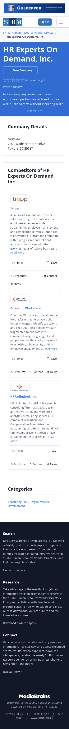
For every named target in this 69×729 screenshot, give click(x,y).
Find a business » (14, 570)
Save (54, 262)
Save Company (22, 70)
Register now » (12, 671)
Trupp (14, 208)
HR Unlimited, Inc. (23, 396)
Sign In (45, 22)
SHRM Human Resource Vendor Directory (29, 32)
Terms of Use (40, 714)
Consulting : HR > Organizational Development (29, 504)
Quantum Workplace (25, 308)
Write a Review (13, 87)
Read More (17, 252)
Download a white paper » (20, 623)
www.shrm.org (40, 718)
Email (20, 262)
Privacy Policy (14, 714)
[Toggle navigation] (61, 22)
